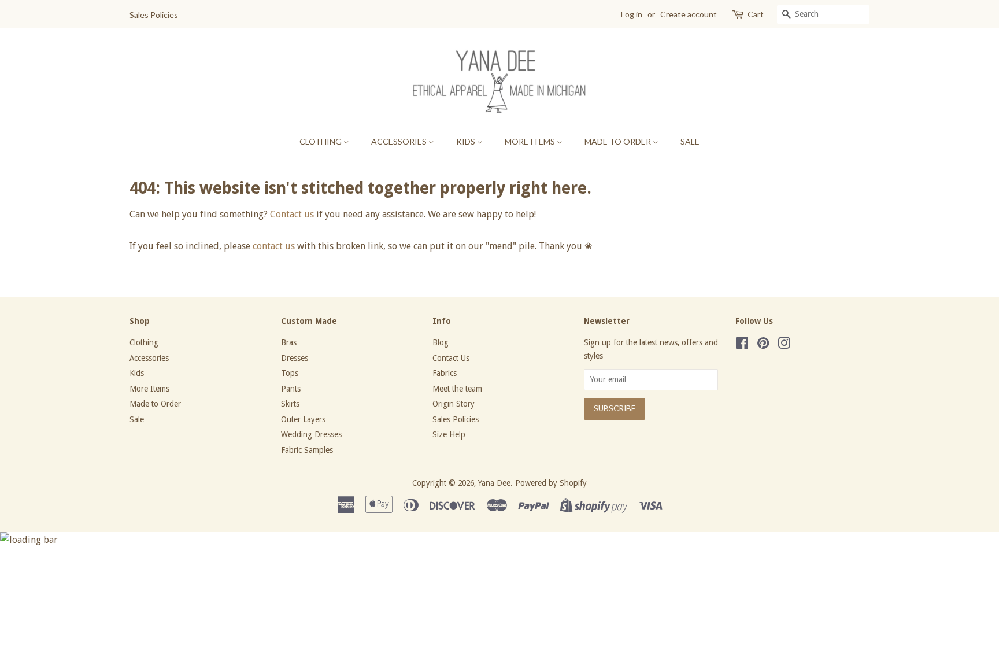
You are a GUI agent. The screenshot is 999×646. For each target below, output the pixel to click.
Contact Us (450, 358)
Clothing (321, 141)
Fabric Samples (307, 450)
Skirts (290, 403)
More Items (531, 141)
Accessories (399, 141)
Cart (756, 14)
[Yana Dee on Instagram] (784, 345)
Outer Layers (303, 419)
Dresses (294, 358)
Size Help (448, 434)
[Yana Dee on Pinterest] (763, 345)
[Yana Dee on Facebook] (742, 345)
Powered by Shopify (551, 483)
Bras (289, 342)
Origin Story (453, 403)
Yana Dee (494, 483)
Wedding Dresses (311, 434)
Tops (289, 373)
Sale (690, 141)
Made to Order (618, 141)
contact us (274, 246)
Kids (466, 141)
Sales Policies (154, 15)
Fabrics (444, 373)
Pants (291, 388)
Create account (688, 14)
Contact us (292, 214)
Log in (631, 14)
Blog (440, 342)
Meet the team (457, 388)
